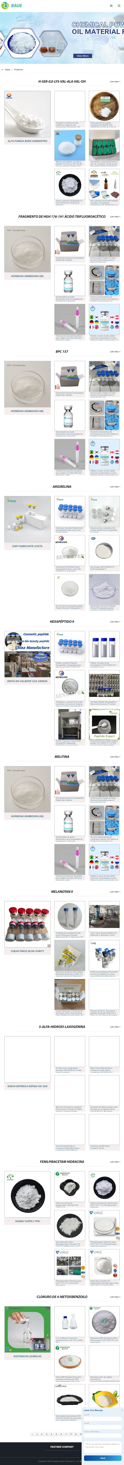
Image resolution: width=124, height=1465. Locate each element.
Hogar (7, 70)
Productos (18, 70)
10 (81, 1434)
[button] (111, 6)
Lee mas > (115, 81)
